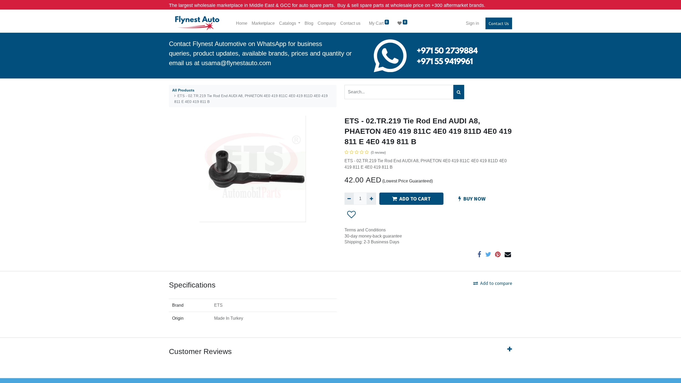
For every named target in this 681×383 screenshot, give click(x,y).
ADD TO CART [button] (415, 198)
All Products (183, 90)
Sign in (472, 23)
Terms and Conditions (365, 230)
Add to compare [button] (496, 283)
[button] (351, 214)
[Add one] (371, 199)
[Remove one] (349, 199)
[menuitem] (242, 23)
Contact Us (499, 23)
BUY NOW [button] (474, 198)
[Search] (458, 92)
